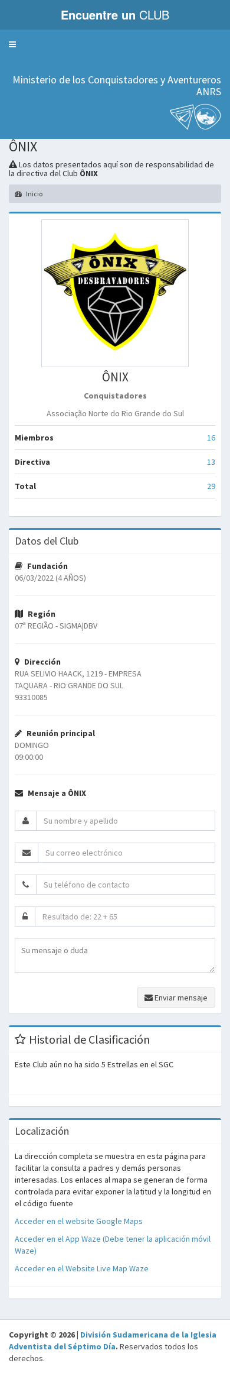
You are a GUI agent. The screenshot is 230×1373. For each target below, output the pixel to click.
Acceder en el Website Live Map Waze (82, 1268)
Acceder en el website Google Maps (79, 1221)
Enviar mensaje (180, 997)
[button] (12, 44)
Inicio (33, 193)
